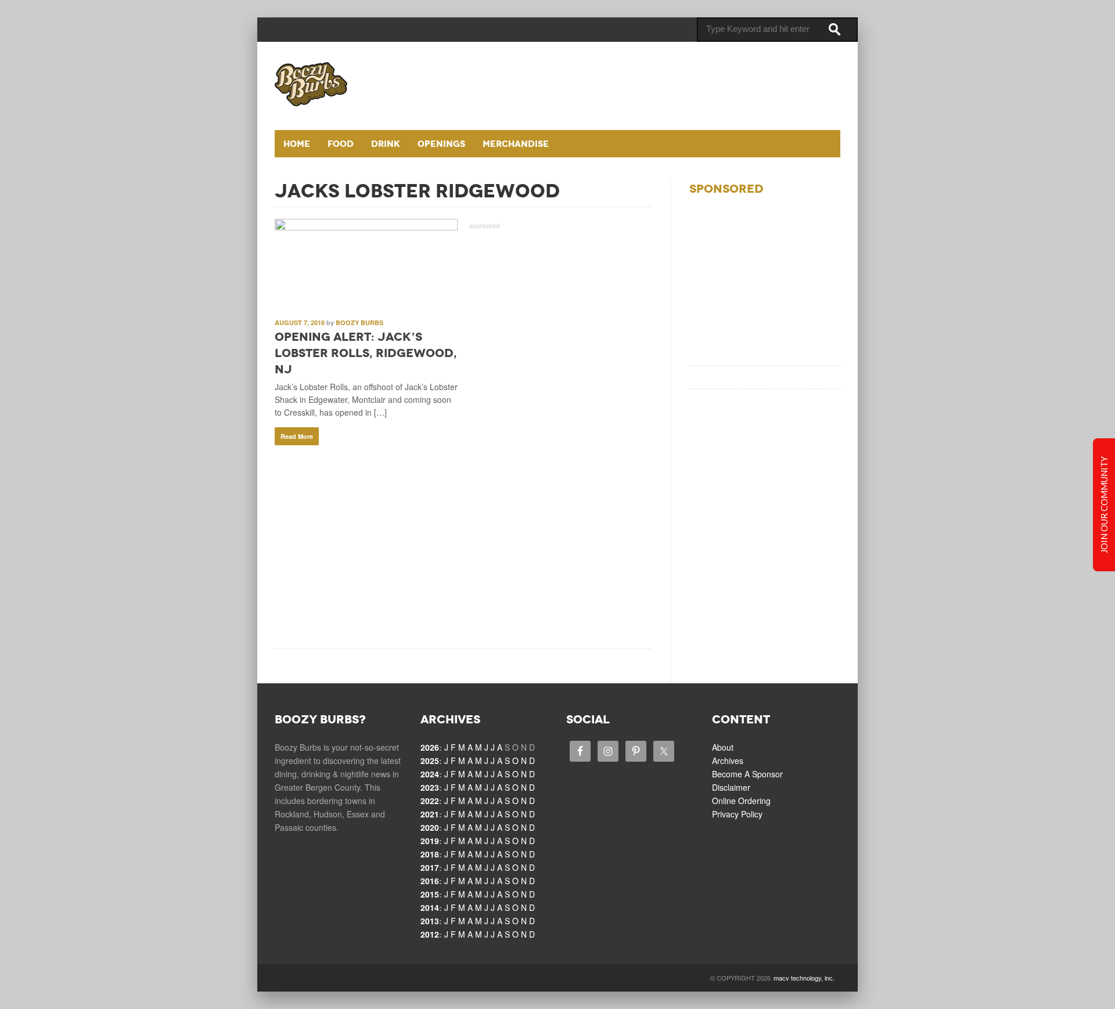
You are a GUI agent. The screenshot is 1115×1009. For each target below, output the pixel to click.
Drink (385, 143)
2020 (429, 827)
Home (296, 143)
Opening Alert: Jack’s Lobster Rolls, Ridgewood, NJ (366, 353)
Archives (727, 760)
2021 (429, 814)
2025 (429, 760)
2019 (429, 840)
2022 (429, 800)
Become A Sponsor (747, 774)
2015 (429, 894)
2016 (429, 881)
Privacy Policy (737, 814)
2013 (429, 921)
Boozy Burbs (359, 322)
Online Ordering (741, 800)
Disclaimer (731, 787)
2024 (429, 774)
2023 (429, 787)
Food (341, 143)
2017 (429, 867)
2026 (429, 747)
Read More (296, 436)
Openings (441, 143)
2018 (429, 854)
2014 (429, 907)
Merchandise (516, 143)
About (722, 747)
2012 (429, 934)
